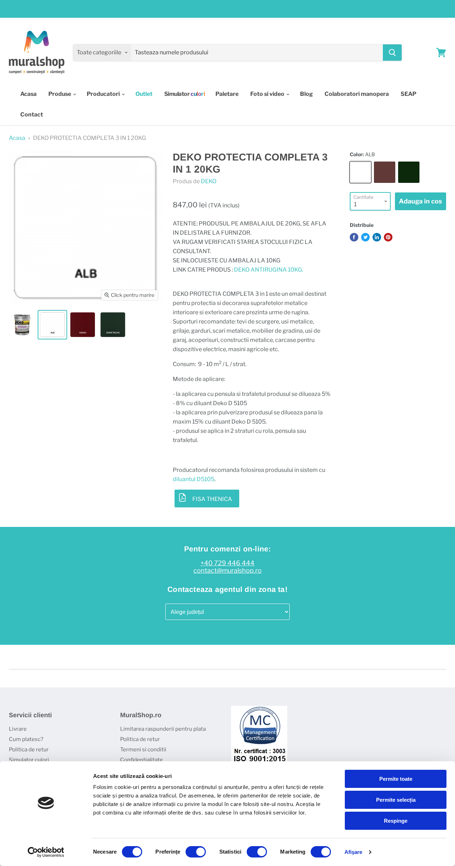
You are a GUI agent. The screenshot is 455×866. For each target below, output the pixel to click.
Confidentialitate (141, 760)
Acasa (28, 94)
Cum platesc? (26, 739)
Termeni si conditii (143, 749)
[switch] (196, 851)
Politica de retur (29, 749)
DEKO (208, 181)
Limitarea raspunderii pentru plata (163, 729)
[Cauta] (392, 52)
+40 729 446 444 (227, 563)
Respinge (395, 821)
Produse (60, 94)
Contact (31, 114)
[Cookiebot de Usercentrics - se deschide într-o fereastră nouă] (46, 852)
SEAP (408, 94)
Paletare (227, 94)
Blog (306, 94)
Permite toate (395, 779)
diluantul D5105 (193, 479)
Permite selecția (396, 800)
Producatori (104, 94)
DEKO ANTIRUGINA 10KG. (268, 269)
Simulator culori (29, 760)
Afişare (353, 852)
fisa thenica (212, 499)
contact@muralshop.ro (227, 570)
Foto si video (267, 94)
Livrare (18, 729)
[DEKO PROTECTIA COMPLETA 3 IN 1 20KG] (22, 325)
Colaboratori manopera (357, 94)
